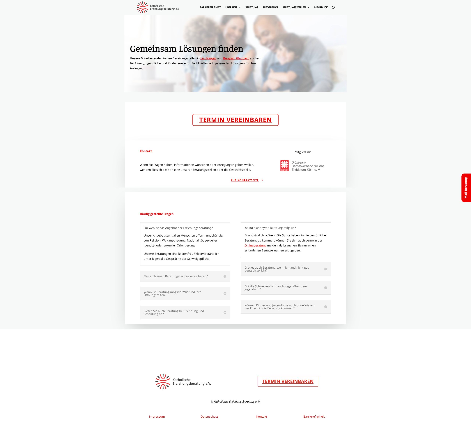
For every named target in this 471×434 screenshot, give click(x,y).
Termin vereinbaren (235, 120)
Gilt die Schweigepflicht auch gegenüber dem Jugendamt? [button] (276, 288)
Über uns (231, 7)
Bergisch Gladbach (236, 58)
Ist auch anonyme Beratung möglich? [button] (270, 227)
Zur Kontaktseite (245, 180)
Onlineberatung (255, 245)
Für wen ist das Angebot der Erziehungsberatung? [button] (178, 227)
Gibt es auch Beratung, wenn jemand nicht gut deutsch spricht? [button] (277, 269)
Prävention (270, 7)
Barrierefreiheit (210, 7)
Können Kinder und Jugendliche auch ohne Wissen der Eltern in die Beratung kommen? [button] (279, 307)
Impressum (157, 416)
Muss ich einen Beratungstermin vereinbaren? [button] (176, 276)
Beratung (251, 7)
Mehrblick (320, 7)
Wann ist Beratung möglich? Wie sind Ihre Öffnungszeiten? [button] (172, 293)
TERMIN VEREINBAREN (288, 381)
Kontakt (261, 416)
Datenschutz (209, 416)
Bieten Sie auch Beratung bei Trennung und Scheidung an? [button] (174, 312)
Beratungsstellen (294, 7)
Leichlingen (208, 58)
